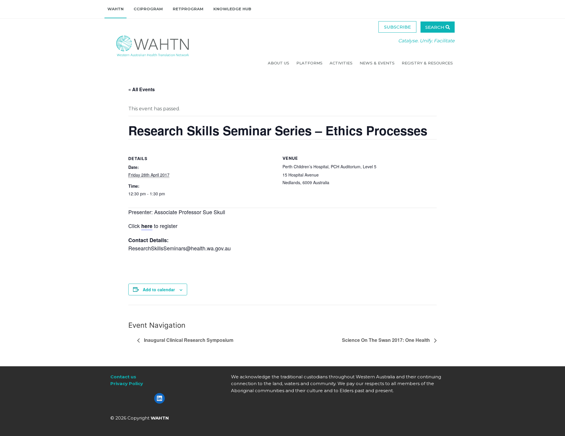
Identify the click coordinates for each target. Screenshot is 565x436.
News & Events (378, 63)
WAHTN (115, 8)
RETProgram (188, 8)
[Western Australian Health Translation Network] (146, 44)
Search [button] (435, 27)
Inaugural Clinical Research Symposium (188, 340)
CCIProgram (148, 8)
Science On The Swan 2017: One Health (386, 340)
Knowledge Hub (232, 8)
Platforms (310, 63)
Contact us (123, 377)
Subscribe (397, 27)
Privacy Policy (126, 383)
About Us (279, 63)
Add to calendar (159, 289)
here (146, 226)
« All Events (141, 89)
